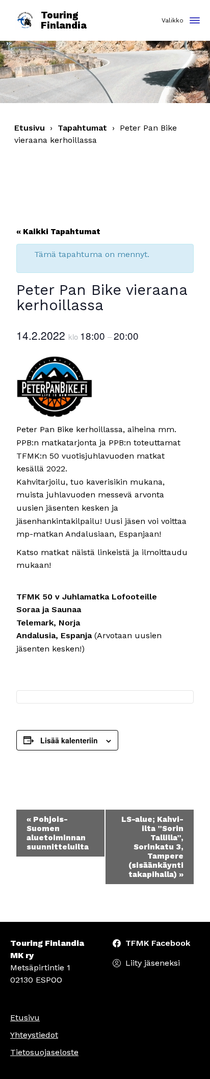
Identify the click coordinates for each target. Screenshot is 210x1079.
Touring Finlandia (64, 20)
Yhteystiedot (34, 1035)
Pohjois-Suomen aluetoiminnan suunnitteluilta (58, 833)
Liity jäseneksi (152, 963)
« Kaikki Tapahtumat (58, 231)
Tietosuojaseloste (44, 1052)
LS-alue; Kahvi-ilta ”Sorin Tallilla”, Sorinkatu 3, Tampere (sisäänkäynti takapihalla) (152, 847)
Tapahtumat (82, 128)
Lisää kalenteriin (69, 740)
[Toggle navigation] (195, 21)
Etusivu (29, 128)
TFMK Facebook (157, 943)
